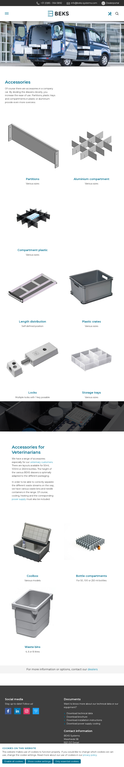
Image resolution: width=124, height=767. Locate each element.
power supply (19, 499)
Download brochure (77, 716)
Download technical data (80, 713)
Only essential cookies (67, 761)
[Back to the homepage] (58, 14)
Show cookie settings (39, 761)
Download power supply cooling (83, 723)
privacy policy (90, 755)
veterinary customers (41, 462)
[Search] (117, 13)
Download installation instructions (84, 720)
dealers (93, 669)
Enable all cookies (13, 761)
